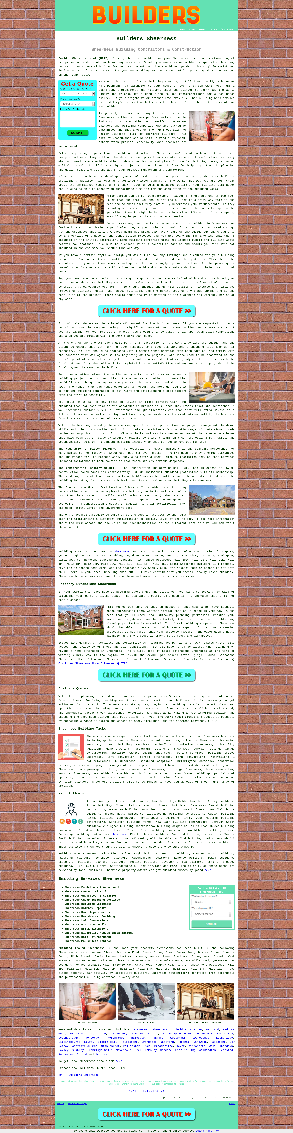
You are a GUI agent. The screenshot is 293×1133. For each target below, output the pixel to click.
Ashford (157, 1037)
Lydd (147, 1046)
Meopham (183, 1042)
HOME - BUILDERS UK (146, 1091)
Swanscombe (200, 1037)
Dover (180, 1046)
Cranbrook (149, 1042)
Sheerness (122, 551)
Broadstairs (163, 1046)
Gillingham (131, 1046)
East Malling (185, 1050)
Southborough (68, 1037)
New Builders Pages (77, 1104)
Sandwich (200, 1042)
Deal (138, 1050)
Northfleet (116, 1037)
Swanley (78, 1050)
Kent (110, 1029)
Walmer (153, 1033)
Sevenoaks (123, 1050)
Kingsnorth (196, 1046)
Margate (166, 1050)
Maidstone (218, 1042)
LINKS (192, 29)
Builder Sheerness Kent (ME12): (84, 58)
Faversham (204, 1033)
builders (179, 805)
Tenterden (93, 1037)
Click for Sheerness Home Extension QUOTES (92, 663)
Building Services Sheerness (91, 878)
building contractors (117, 817)
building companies (172, 826)
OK (217, 1130)
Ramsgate (138, 1037)
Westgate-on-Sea (84, 1046)
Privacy (232, 1104)
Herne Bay (225, 1033)
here (207, 870)
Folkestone (129, 1042)
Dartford (167, 1042)
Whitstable (78, 1033)
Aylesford (98, 1033)
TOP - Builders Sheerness (78, 1075)
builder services (147, 866)
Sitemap (60, 1104)
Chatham (196, 1029)
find (114, 853)
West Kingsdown (221, 1046)
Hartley (101, 1054)
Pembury (151, 1050)
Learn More (204, 1130)
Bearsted (226, 1050)
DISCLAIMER (227, 29)
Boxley (63, 1050)
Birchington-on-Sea (177, 1033)
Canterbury (118, 1033)
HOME (182, 29)
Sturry (89, 1042)
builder (223, 842)
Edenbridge (224, 1037)
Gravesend (141, 1029)
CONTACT (213, 29)
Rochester (66, 1054)
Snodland (212, 1029)
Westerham (177, 1037)
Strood (82, 1054)
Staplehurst (110, 1046)
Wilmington (207, 1050)
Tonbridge (178, 1029)
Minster (137, 1033)
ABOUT (202, 29)
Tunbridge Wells (100, 1050)
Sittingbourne (69, 1042)
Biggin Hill (107, 1042)
